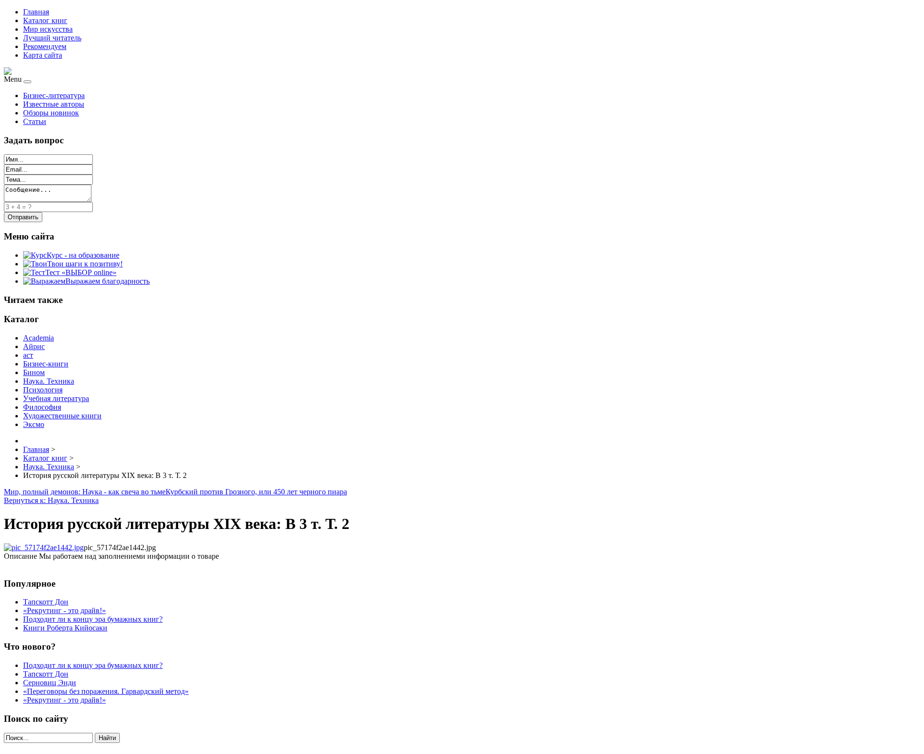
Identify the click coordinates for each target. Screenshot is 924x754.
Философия (42, 407)
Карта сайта (42, 55)
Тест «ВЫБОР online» (80, 272)
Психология (43, 390)
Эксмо (33, 424)
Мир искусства (48, 29)
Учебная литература (56, 398)
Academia (38, 338)
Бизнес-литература (54, 95)
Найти (107, 737)
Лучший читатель (52, 38)
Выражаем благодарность (107, 281)
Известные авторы (53, 104)
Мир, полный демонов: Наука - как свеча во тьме (85, 492)
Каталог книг (45, 20)
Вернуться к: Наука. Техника (51, 500)
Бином (34, 372)
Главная (36, 12)
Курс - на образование (83, 255)
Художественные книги (62, 416)
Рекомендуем (44, 46)
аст (28, 355)
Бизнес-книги (45, 364)
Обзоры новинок (51, 113)
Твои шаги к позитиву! (85, 264)
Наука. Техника (48, 381)
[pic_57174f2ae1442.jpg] (44, 547)
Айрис (34, 346)
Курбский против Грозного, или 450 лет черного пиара (256, 492)
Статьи (34, 121)
